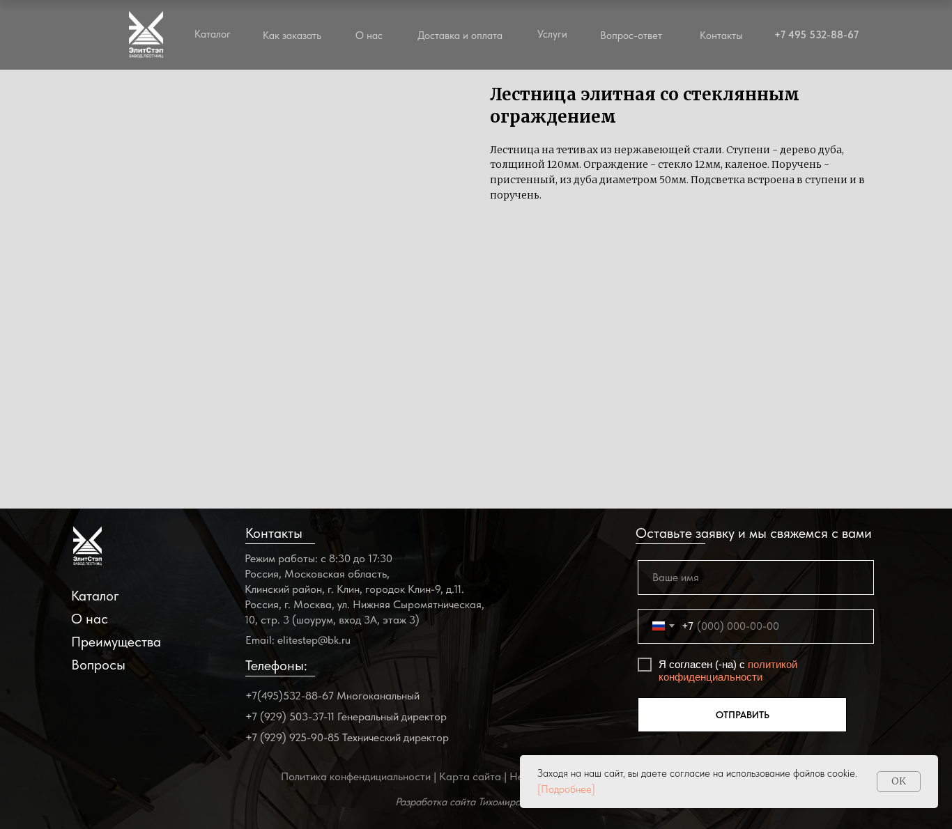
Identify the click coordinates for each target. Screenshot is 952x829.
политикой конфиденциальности (728, 670)
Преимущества (116, 641)
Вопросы (98, 664)
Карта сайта (470, 776)
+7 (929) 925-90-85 (292, 737)
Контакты (721, 35)
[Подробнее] (566, 789)
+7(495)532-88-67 (289, 695)
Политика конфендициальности (356, 776)
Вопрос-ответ (631, 35)
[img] (87, 546)
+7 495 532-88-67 (816, 35)
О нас (369, 35)
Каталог (95, 595)
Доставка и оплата (459, 35)
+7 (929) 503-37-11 (290, 716)
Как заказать (292, 35)
